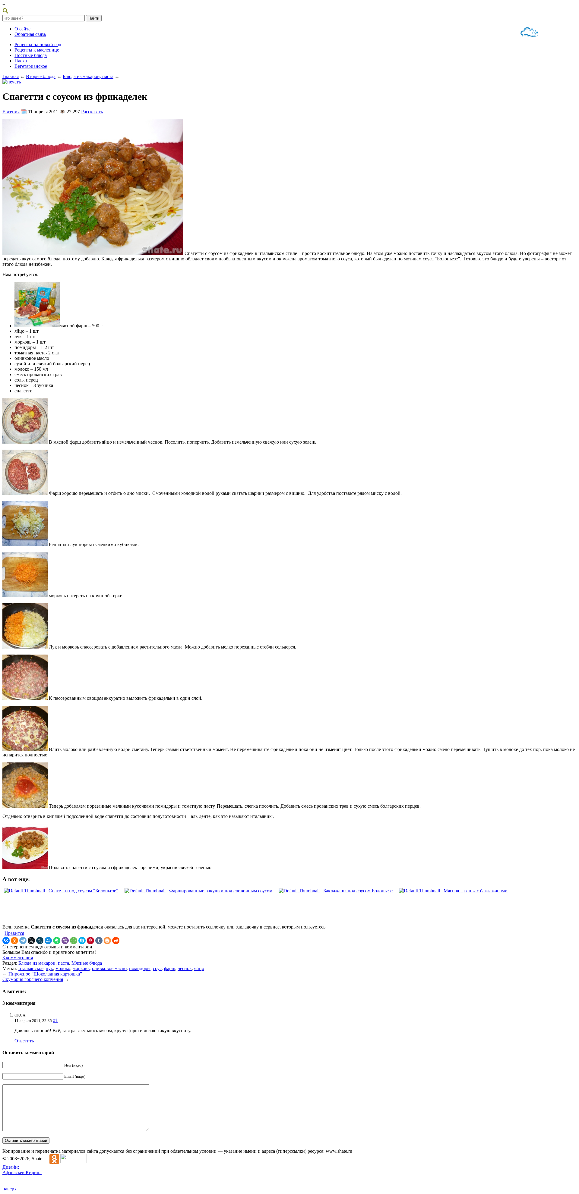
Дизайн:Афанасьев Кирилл (22, 1169)
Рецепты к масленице (36, 49)
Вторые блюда (40, 76)
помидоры (139, 968)
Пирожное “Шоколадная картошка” (45, 973)
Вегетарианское (30, 66)
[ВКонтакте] (6, 940)
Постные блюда (30, 55)
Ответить (24, 1040)
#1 (55, 1020)
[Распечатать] (11, 81)
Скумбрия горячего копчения (32, 979)
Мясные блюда (86, 963)
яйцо (199, 968)
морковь (81, 968)
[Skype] (82, 940)
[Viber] (65, 940)
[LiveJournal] (39, 940)
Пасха (20, 60)
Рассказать (92, 111)
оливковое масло (109, 968)
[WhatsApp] (73, 940)
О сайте (22, 28)
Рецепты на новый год (37, 44)
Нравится (14, 933)
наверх (9, 1188)
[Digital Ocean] (529, 32)
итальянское (30, 968)
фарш (169, 968)
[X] (31, 940)
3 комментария (17, 957)
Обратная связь (30, 34)
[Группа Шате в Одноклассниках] (51, 1158)
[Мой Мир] (48, 940)
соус (157, 968)
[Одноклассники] (14, 940)
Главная (10, 76)
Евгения (11, 111)
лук (49, 968)
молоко (62, 968)
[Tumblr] (99, 940)
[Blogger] (107, 940)
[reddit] (115, 940)
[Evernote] (56, 940)
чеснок (185, 968)
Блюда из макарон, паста (88, 76)
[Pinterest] (90, 940)
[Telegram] (23, 940)
